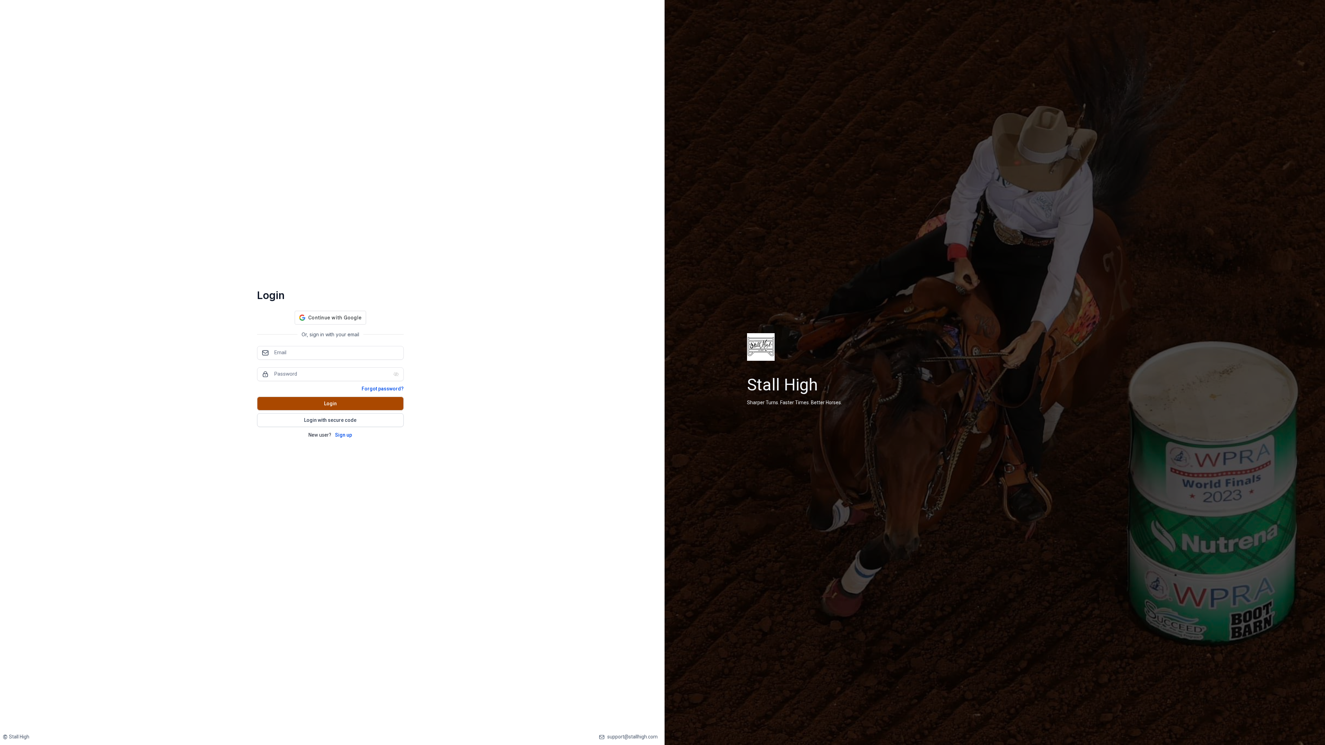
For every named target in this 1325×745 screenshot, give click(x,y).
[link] (16, 737)
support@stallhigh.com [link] (632, 736)
